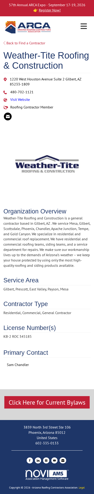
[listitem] (7, 116)
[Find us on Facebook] (30, 460)
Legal (82, 487)
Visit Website (20, 99)
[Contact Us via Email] (63, 460)
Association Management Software (47, 479)
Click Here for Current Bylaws (47, 402)
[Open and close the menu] (70, 26)
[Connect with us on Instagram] (46, 460)
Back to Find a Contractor (25, 43)
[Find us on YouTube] (54, 460)
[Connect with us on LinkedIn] (38, 460)
